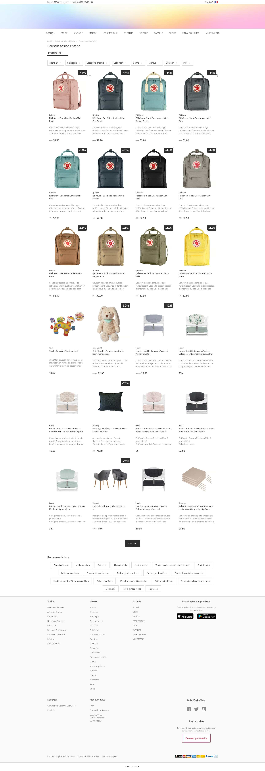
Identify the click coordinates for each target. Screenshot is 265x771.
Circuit (93, 661)
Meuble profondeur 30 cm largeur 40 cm (71, 581)
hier (208, 730)
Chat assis (102, 565)
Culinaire (94, 643)
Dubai (92, 688)
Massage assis (120, 565)
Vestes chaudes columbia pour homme (173, 565)
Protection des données (88, 756)
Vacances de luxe (97, 634)
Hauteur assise (141, 565)
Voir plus (132, 543)
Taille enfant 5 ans (104, 581)
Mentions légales (109, 756)
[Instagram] (203, 709)
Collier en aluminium (70, 573)
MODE (135, 612)
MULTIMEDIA (138, 639)
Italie (92, 684)
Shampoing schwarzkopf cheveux (195, 581)
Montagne (94, 616)
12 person (153, 589)
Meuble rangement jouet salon (133, 581)
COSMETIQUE (138, 621)
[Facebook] (189, 709)
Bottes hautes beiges (164, 581)
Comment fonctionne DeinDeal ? (61, 705)
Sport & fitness (53, 643)
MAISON (136, 616)
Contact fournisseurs (99, 710)
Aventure (94, 639)
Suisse (93, 607)
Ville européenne (97, 666)
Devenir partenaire (196, 738)
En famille (94, 648)
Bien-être (94, 612)
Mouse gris (110, 589)
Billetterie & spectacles (57, 630)
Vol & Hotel (95, 652)
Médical (50, 639)
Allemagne (94, 679)
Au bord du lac (96, 621)
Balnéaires (94, 630)
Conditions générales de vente (61, 756)
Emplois (50, 710)
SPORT (135, 625)
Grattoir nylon (204, 565)
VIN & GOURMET (139, 634)
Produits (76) (55, 52)
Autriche (93, 670)
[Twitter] (196, 709)
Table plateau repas (132, 589)
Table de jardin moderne (128, 573)
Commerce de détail (56, 634)
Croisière (94, 625)
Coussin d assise (61, 565)
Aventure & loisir (54, 612)
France (93, 675)
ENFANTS (136, 630)
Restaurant (52, 616)
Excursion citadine (98, 657)
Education (51, 625)
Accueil (135, 607)
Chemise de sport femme (98, 573)
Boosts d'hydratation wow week (189, 573)
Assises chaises (83, 565)
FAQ (92, 705)
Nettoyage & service (56, 621)
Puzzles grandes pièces (157, 573)
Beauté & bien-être (55, 607)
